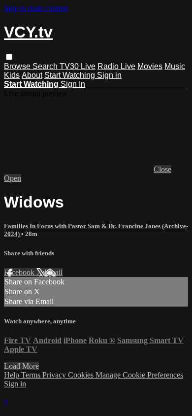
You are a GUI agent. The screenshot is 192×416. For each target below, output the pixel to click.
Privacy (55, 375)
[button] (9, 57)
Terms (31, 375)
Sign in (109, 75)
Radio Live (116, 66)
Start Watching (70, 75)
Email (53, 272)
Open (12, 178)
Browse (18, 66)
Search (46, 66)
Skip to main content (36, 8)
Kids (12, 75)
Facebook (20, 272)
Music (174, 66)
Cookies (82, 375)
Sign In (73, 84)
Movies (149, 66)
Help (12, 375)
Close (162, 169)
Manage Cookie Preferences (139, 375)
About (32, 75)
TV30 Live (78, 66)
